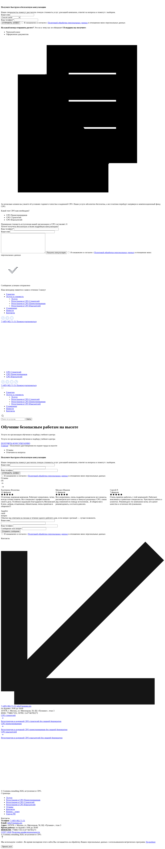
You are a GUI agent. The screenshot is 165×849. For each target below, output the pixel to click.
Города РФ (11, 814)
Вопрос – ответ (13, 811)
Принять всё (7, 847)
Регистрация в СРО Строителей (25, 301)
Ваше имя (5, 15)
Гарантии (10, 294)
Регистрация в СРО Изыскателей (26, 306)
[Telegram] (7, 319)
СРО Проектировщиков (16, 374)
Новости (10, 310)
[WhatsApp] (3, 319)
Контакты (10, 313)
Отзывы (9, 807)
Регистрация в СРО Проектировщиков (28, 303)
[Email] (12, 319)
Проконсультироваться (26, 321)
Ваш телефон (7, 20)
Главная (4, 446)
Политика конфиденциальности (26, 832)
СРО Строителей (13, 372)
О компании (11, 308)
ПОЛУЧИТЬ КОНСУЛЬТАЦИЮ (15, 443)
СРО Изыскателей (14, 377)
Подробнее (150, 842)
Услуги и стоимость (15, 296)
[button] (82, 483)
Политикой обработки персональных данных (68, 23)
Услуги (14, 299)
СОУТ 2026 (6, 832)
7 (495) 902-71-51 (8, 321)
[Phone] (16, 383)
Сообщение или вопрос (11, 528)
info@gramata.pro (23, 706)
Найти (28, 419)
